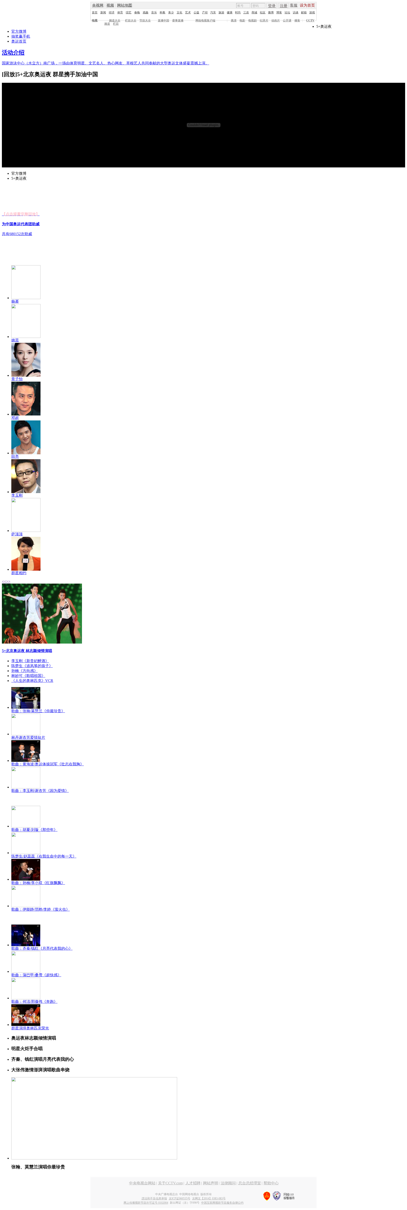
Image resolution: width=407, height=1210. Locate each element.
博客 (279, 12)
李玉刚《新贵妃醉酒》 (30, 661)
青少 (171, 12)
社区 (262, 12)
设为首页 (307, 5)
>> (8, 581)
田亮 (15, 457)
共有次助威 (17, 234)
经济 (111, 12)
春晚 (137, 12)
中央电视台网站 (142, 1183)
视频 (110, 5)
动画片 (275, 20)
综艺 (128, 12)
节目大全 (145, 20)
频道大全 (114, 20)
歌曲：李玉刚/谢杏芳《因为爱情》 (40, 791)
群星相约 (18, 573)
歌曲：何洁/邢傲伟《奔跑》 (34, 1002)
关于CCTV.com (170, 1183)
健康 (229, 12)
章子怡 (17, 379)
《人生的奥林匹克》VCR (32, 681)
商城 (254, 12)
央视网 (97, 5)
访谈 (295, 12)
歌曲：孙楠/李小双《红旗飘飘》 (38, 883)
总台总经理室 (249, 1183)
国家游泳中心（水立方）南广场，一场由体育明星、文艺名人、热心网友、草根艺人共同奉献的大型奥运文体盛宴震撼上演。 (105, 63)
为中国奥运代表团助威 (21, 224)
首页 (95, 12)
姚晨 (15, 340)
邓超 (15, 418)
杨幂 (15, 301)
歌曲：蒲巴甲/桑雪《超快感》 (36, 975)
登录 (272, 6)
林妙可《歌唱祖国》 (28, 676)
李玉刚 (17, 495)
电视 (95, 20)
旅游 (221, 12)
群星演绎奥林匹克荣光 (30, 1028)
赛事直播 (177, 20)
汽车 (213, 12)
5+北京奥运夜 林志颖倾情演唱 (27, 651)
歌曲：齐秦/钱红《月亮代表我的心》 (42, 948)
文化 (179, 12)
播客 (297, 20)
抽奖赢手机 (20, 36)
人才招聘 (192, 1183)
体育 (120, 12)
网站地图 (124, 5)
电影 (242, 20)
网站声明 (210, 1183)
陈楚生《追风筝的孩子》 (32, 666)
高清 (233, 20)
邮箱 (304, 12)
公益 (196, 12)
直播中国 (163, 20)
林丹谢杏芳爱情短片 (28, 737)
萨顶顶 (17, 534)
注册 (283, 6)
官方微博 (18, 31)
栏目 (116, 23)
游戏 (312, 12)
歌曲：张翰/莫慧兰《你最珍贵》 (38, 711)
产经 (205, 12)
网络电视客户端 (205, 20)
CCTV (310, 20)
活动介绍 (13, 52)
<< (4, 581)
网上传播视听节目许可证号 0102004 (146, 1202)
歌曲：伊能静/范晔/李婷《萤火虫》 (40, 909)
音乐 (154, 12)
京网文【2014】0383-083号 (209, 1198)
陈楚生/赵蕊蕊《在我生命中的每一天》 (43, 856)
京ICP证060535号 (179, 1198)
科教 (162, 12)
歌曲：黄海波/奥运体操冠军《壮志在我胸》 (47, 764)
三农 (246, 12)
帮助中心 (271, 1183)
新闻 (103, 12)
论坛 (287, 12)
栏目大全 (130, 20)
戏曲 (145, 12)
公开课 (287, 20)
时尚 (238, 12)
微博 (271, 12)
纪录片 (264, 20)
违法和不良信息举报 (154, 1198)
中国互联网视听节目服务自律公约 (222, 1202)
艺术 (188, 12)
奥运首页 (18, 41)
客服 (293, 5)
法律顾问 (228, 1183)
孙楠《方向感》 (24, 671)
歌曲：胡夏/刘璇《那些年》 (34, 830)
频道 (107, 23)
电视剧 (252, 20)
